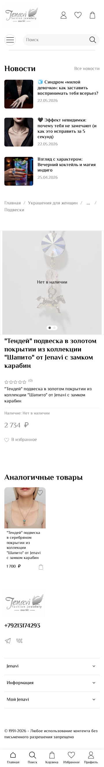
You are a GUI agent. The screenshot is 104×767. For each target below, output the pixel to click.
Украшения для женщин (53, 203)
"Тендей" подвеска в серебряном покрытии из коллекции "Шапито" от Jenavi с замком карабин (23, 546)
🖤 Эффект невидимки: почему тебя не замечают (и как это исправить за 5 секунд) (67, 129)
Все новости (87, 69)
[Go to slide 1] (50, 328)
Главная (12, 203)
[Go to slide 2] (54, 328)
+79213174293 (22, 626)
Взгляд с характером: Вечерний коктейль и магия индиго (67, 165)
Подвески (14, 210)
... (88, 203)
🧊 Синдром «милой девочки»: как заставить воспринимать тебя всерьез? (68, 88)
